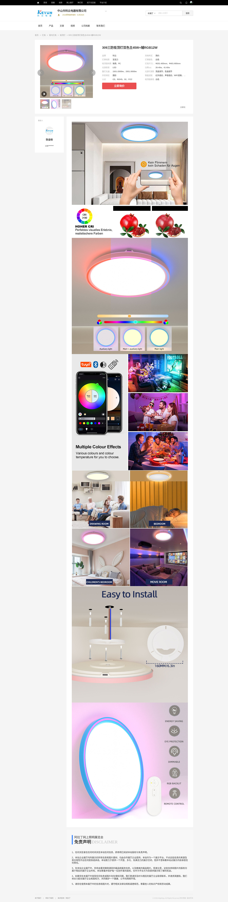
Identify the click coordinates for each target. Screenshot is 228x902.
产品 (51, 26)
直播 (53, 3)
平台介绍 (103, 3)
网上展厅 (69, 3)
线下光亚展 (91, 3)
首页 (40, 26)
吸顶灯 (62, 35)
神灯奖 (80, 3)
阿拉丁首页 (49, 898)
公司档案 (85, 26)
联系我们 (100, 26)
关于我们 (38, 898)
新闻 (45, 3)
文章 (62, 26)
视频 (60, 3)
